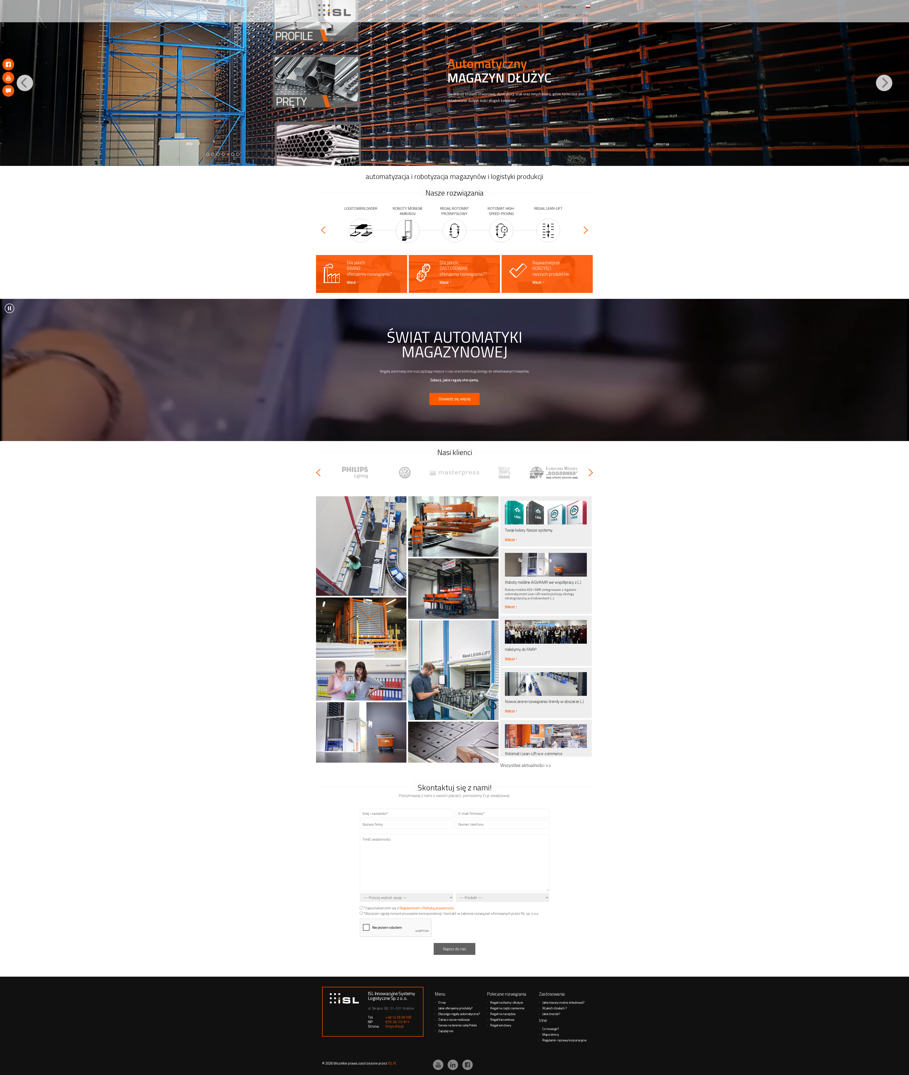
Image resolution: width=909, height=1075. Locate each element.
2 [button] (212, 154)
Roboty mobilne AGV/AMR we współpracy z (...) (543, 582)
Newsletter (568, 6)
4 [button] (223, 154)
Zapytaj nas (445, 1030)
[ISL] (336, 10)
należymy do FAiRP (520, 649)
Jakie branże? (551, 1013)
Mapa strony (550, 1034)
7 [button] (238, 154)
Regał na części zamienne (507, 1008)
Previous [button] (25, 83)
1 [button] (207, 154)
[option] (454, 83)
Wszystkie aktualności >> (525, 765)
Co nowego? (550, 1028)
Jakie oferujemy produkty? (455, 1008)
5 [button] (228, 154)
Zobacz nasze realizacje (454, 1019)
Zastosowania (462, 15)
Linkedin (453, 1065)
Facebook (8, 64)
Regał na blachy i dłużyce (506, 1002)
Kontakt (582, 15)
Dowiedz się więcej (454, 399)
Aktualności (558, 15)
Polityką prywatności (438, 908)
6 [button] (233, 154)
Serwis (535, 15)
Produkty (434, 15)
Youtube (8, 78)
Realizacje (512, 15)
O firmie (412, 15)
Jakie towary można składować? (563, 1002)
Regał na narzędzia (503, 1013)
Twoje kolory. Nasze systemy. (529, 530)
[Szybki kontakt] (8, 90)
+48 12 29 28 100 (542, 6)
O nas (442, 1002)
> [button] (9, 308)
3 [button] (218, 154)
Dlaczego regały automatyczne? (459, 1013)
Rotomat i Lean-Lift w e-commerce (533, 753)
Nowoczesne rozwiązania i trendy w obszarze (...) (544, 701)
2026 (329, 1063)
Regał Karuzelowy (502, 1019)
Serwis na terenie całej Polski (457, 1025)
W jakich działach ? (554, 1008)
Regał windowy (500, 1025)
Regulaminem (410, 908)
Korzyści (489, 15)
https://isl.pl (394, 1026)
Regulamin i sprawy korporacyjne (564, 1040)
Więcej (351, 282)
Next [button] (884, 83)
